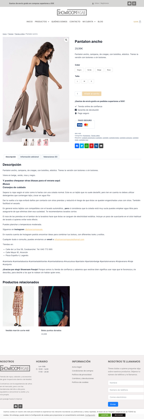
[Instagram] (134, 3)
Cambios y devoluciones (83, 378)
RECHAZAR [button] (119, 415)
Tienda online (95, 135)
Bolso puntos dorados (51, 330)
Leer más (10, 338)
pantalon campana (126, 138)
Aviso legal (77, 367)
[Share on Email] (101, 145)
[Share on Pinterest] (91, 145)
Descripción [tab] (11, 157)
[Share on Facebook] (77, 145)
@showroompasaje (34, 229)
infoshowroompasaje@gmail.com (69, 239)
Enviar (113, 404)
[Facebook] (129, 3)
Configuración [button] (90, 415)
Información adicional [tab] (29, 157)
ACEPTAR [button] (104, 415)
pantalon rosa (83, 140)
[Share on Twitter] (82, 145)
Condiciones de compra (82, 371)
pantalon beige (114, 138)
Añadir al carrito (91, 93)
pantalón (105, 138)
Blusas (6, 184)
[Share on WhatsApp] (86, 145)
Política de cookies (80, 382)
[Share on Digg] (96, 145)
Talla (77, 76)
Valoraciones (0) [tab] (50, 157)
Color (77, 65)
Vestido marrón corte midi (17, 330)
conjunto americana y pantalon (92, 138)
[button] (66, 40)
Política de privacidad (81, 374)
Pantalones (86, 135)
